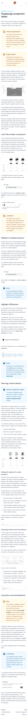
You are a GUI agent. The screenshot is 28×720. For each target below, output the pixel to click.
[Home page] (14, 2)
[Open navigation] (2, 3)
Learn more (9, 376)
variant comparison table (13, 398)
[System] (26, 3)
